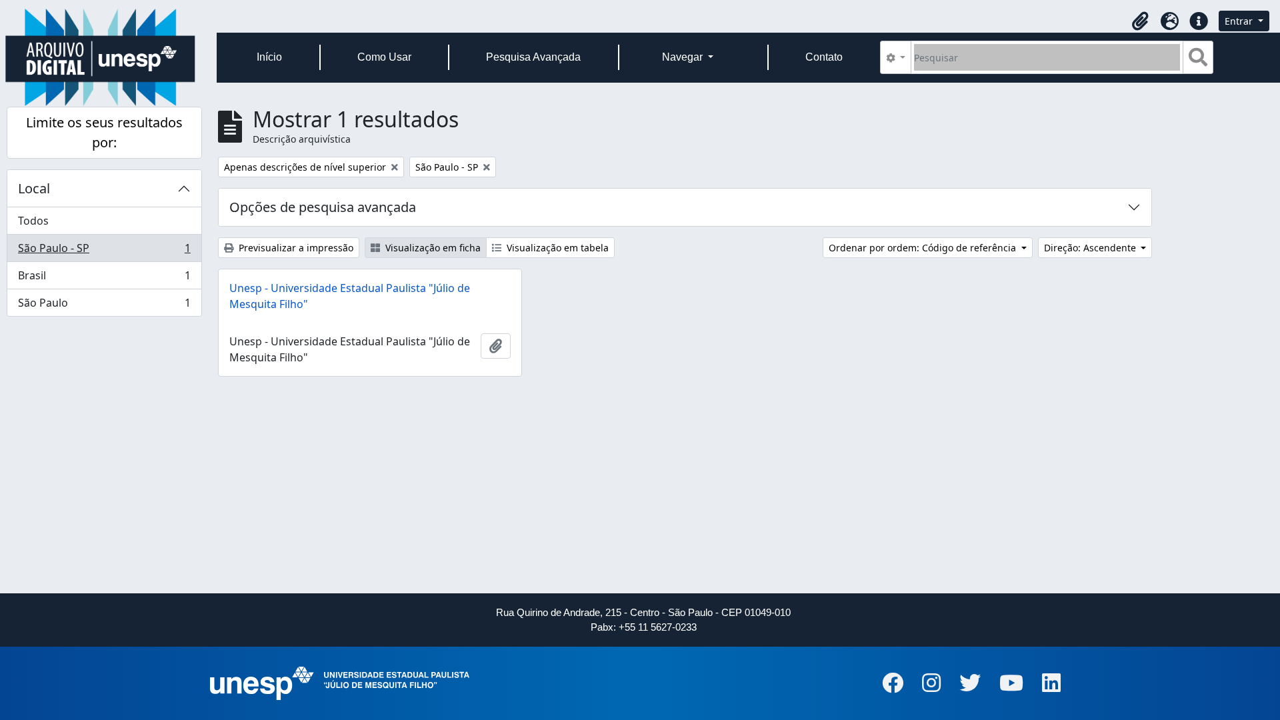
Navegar (683, 57)
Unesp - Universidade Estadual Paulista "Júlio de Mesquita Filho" (349, 296)
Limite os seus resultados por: (104, 132)
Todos (33, 220)
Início (269, 57)
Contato (824, 57)
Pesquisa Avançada (533, 57)
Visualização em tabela (556, 247)
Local (34, 188)
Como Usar (384, 57)
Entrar (1240, 21)
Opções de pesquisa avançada (322, 207)
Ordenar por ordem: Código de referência (924, 247)
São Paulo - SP (104, 251)
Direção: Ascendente (1091, 247)
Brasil (104, 278)
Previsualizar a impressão (294, 247)
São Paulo (104, 305)
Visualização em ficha (432, 247)
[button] (1140, 21)
